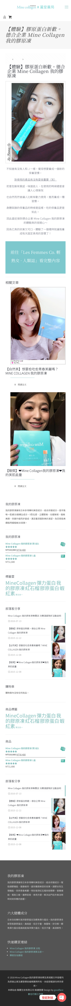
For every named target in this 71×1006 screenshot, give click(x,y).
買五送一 (19, 594)
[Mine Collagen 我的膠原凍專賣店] (35, 7)
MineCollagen (20, 582)
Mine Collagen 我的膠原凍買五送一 (27, 951)
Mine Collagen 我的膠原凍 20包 (25, 948)
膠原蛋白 (49, 587)
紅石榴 (32, 587)
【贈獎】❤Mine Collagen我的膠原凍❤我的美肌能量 (35, 472)
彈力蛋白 (46, 582)
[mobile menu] (66, 6)
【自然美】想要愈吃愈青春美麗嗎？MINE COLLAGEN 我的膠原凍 (31, 371)
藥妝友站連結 (16, 955)
